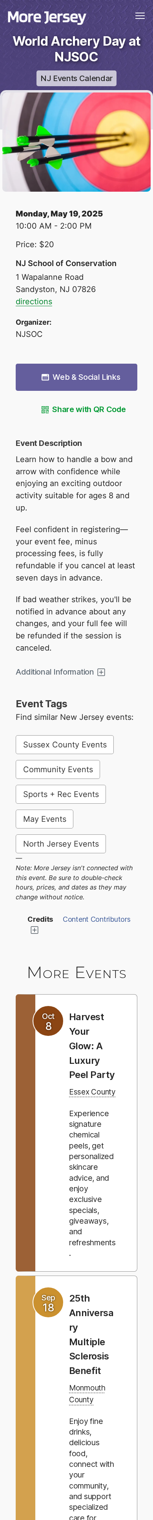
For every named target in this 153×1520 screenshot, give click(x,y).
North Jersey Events (61, 844)
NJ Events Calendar (76, 78)
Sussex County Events (65, 744)
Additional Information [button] (55, 672)
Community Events (58, 769)
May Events (44, 819)
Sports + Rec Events (61, 794)
